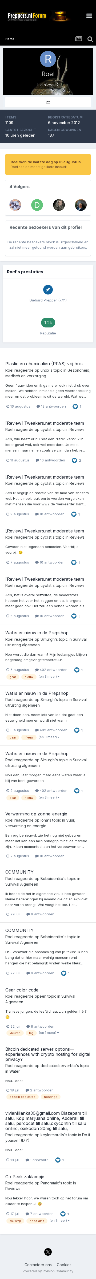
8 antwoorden (42, 1026)
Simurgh (48, 639)
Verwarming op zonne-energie (36, 813)
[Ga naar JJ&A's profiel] (15, 205)
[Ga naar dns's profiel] (37, 205)
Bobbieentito (52, 878)
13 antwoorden (53, 406)
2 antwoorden (41, 1090)
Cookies (64, 1264)
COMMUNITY (19, 872)
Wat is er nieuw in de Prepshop (37, 632)
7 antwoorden (41, 1213)
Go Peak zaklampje (24, 1176)
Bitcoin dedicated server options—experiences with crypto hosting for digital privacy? (47, 1054)
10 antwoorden (52, 460)
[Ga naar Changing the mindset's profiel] (59, 205)
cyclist (46, 429)
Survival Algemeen (21, 884)
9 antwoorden (42, 914)
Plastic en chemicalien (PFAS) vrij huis (44, 363)
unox (45, 370)
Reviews (77, 429)
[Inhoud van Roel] (48, 102)
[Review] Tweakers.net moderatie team (44, 423)
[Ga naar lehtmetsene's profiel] (81, 205)
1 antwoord (39, 1160)
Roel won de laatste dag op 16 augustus (46, 162)
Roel (9, 370)
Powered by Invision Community (48, 1271)
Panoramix (50, 1183)
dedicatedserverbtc (58, 1065)
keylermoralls (52, 1134)
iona (44, 820)
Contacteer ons (38, 1264)
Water (14, 1071)
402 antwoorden (53, 670)
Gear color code (21, 990)
